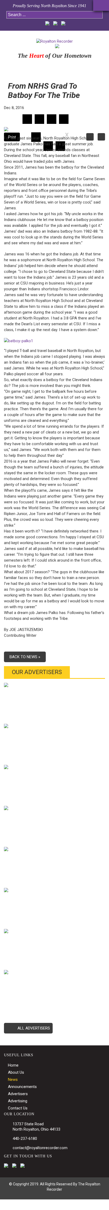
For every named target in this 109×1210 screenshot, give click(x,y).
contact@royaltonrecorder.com (40, 1147)
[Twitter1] (39, 119)
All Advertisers (33, 1028)
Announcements (22, 1086)
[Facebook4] (27, 119)
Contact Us (18, 1108)
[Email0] (64, 119)
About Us (16, 1072)
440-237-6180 (25, 1138)
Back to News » (25, 656)
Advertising (17, 1101)
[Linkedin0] (51, 119)
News (13, 1079)
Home (13, 1065)
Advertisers (18, 1093)
